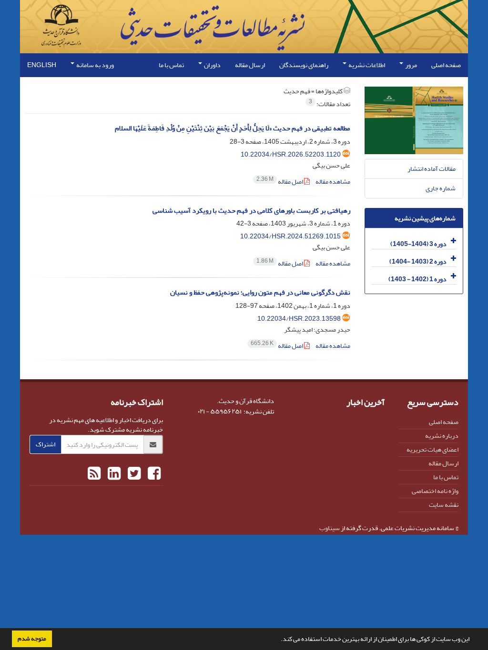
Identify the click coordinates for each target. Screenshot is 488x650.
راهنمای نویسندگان (303, 65)
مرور (410, 65)
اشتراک (45, 444)
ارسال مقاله (250, 65)
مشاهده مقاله (332, 181)
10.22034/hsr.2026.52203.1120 (291, 154)
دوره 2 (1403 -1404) (418, 261)
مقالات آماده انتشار (431, 168)
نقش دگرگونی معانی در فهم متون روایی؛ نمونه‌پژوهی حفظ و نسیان (260, 292)
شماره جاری (441, 188)
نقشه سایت (443, 504)
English (41, 65)
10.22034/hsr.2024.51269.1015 (290, 236)
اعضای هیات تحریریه (432, 449)
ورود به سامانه (94, 65)
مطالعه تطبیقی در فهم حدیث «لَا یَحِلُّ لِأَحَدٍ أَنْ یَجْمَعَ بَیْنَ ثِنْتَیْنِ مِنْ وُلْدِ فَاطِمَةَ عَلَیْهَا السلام (232, 128)
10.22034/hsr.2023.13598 (299, 318)
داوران (212, 65)
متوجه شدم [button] (32, 638)
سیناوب (329, 528)
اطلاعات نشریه (366, 65)
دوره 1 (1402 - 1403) (417, 279)
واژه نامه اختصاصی (435, 490)
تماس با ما (171, 65)
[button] (278, 640)
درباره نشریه (441, 435)
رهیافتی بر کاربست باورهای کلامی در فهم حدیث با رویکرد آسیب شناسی (251, 210)
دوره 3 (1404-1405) (418, 243)
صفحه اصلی (446, 65)
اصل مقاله (280, 181)
